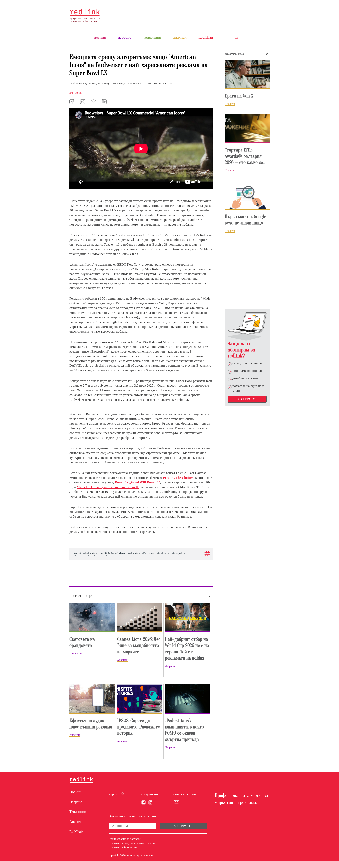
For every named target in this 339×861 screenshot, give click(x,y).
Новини (100, 37)
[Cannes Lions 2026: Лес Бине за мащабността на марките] (139, 617)
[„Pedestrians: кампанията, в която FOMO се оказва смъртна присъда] (187, 699)
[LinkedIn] (105, 101)
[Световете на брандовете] (92, 617)
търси (113, 794)
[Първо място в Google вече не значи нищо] (247, 195)
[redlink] (81, 780)
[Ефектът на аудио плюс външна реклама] (92, 699)
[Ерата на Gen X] (247, 74)
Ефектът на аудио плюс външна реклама (90, 724)
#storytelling (179, 553)
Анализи (180, 37)
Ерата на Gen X (239, 96)
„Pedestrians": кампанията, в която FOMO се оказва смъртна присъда (184, 730)
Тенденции (152, 37)
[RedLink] (84, 15)
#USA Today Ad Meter (113, 553)
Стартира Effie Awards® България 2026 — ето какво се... (245, 156)
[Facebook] (72, 101)
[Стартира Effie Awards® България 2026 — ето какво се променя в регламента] (247, 128)
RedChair (205, 37)
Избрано (124, 37)
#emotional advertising (86, 553)
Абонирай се (247, 399)
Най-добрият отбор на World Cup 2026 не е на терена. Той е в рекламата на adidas (187, 649)
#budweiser (163, 553)
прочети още (80, 595)
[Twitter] (83, 101)
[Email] (94, 101)
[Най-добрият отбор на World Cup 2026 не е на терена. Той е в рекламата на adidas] (187, 617)
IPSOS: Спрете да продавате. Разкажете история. (138, 727)
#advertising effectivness (141, 553)
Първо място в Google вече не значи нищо (245, 220)
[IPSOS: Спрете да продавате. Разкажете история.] (139, 699)
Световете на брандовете (82, 642)
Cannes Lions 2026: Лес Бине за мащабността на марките (138, 645)
